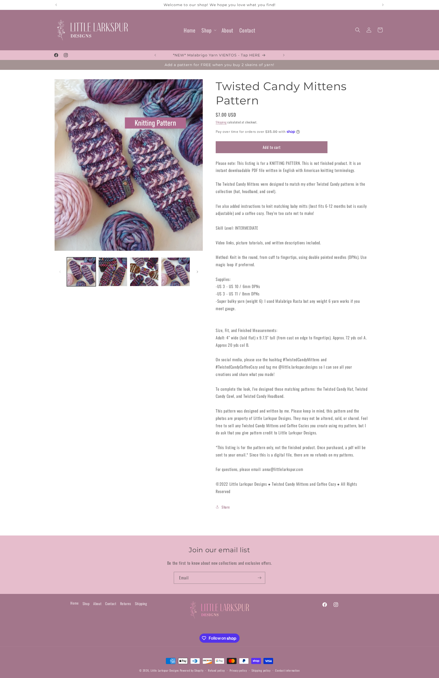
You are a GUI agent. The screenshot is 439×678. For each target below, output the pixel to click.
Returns (125, 603)
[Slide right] (197, 271)
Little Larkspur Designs (165, 670)
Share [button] (226, 507)
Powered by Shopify (191, 670)
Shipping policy (261, 670)
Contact (110, 603)
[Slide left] (60, 271)
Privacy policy (238, 670)
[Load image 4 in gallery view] (175, 271)
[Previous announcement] (56, 5)
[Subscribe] (259, 578)
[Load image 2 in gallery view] (112, 271)
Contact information (287, 670)
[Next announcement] (382, 5)
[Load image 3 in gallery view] (144, 271)
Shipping (221, 122)
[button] (208, 30)
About (97, 603)
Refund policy (216, 670)
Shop (206, 30)
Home (74, 603)
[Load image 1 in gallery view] (81, 271)
